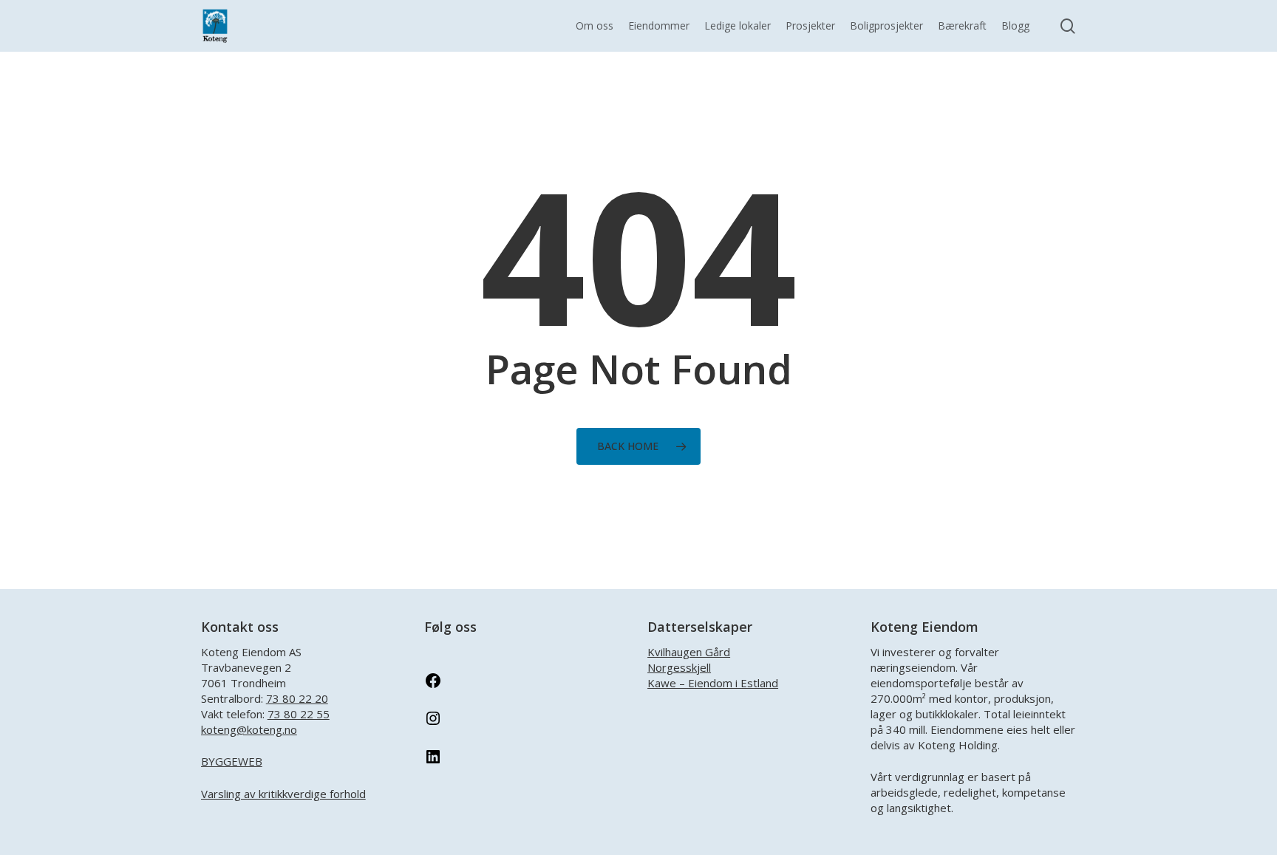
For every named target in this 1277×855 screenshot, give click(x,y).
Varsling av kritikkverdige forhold (283, 793)
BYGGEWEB (231, 761)
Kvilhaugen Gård (688, 651)
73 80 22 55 (299, 713)
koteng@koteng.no (249, 729)
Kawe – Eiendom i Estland (712, 682)
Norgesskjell (679, 667)
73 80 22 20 (297, 698)
